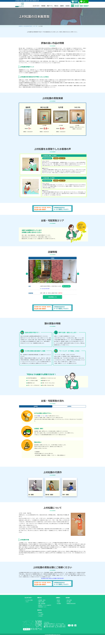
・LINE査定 (39, 616)
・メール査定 (40, 614)
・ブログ (27, 601)
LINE (46, 415)
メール (42, 415)
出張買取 (36, 406)
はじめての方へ (28, 597)
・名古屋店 (58, 603)
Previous (27, 274)
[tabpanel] (28, 119)
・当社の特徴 (69, 600)
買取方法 (39, 597)
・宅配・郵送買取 (41, 603)
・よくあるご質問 (29, 600)
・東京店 (58, 600)
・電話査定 (39, 612)
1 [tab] (52, 134)
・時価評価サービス (41, 607)
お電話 (38, 415)
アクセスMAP (72, 286)
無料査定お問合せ (75, 1)
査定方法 (39, 610)
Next (78, 274)
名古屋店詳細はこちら (52, 297)
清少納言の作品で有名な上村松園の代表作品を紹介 (52, 578)
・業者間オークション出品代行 (44, 605)
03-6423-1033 (61, 627)
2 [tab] (52, 301)
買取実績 (43, 6)
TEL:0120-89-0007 (45, 288)
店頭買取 (69, 406)
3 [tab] (53, 301)
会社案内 (68, 597)
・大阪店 (58, 601)
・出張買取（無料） (41, 600)
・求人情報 (68, 601)
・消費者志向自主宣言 (71, 603)
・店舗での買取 (40, 601)
